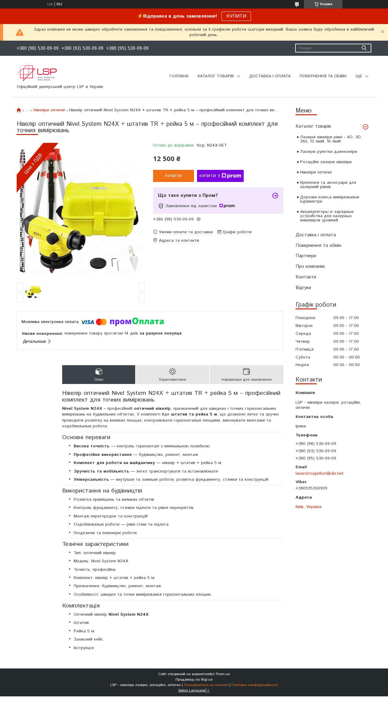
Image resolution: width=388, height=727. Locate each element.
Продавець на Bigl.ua (194, 679)
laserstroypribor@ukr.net (320, 473)
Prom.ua (223, 674)
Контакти (306, 277)
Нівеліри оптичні (316, 172)
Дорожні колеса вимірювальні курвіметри (329, 199)
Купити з (209, 176)
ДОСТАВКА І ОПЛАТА (270, 76)
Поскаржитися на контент (206, 685)
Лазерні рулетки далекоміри (328, 152)
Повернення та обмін (318, 245)
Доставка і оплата (316, 235)
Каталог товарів (313, 126)
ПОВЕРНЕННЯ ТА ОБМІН (323, 76)
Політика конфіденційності (255, 685)
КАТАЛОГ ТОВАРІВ (216, 76)
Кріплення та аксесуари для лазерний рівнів (328, 185)
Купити (173, 176)
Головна (179, 76)
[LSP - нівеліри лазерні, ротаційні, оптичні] (37, 72)
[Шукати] (364, 48)
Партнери (306, 256)
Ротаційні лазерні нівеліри (326, 162)
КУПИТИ (236, 16)
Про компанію (310, 266)
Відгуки (303, 287)
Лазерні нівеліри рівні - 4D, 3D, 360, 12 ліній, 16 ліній (331, 139)
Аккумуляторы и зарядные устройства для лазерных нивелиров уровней (327, 216)
